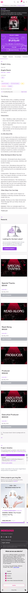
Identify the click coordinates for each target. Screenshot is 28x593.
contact (8, 72)
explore (15, 481)
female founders (5, 83)
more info (3, 72)
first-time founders (15, 83)
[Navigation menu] (26, 2)
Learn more (13, 460)
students (10, 86)
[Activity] (21, 2)
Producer (6, 371)
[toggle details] (24, 522)
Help (12, 451)
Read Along (7, 327)
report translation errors (12, 547)
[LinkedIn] (10, 537)
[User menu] (23, 2)
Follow (14, 47)
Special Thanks (8, 283)
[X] (4, 537)
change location (21, 5)
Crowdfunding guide (21, 451)
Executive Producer (10, 414)
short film (4, 86)
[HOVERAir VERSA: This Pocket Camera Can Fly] (13, 496)
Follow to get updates (7, 463)
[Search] (14, 2)
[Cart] (18, 2)
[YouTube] (6, 537)
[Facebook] (1, 537)
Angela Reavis (6, 10)
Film (3, 77)
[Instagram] (8, 537)
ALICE (3, 9)
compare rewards (9, 248)
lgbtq (22, 83)
